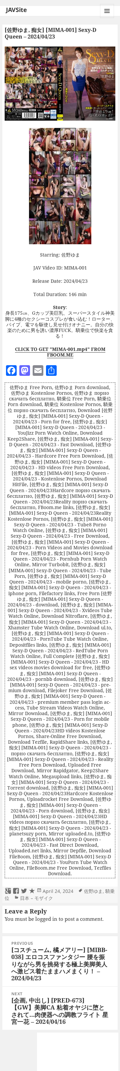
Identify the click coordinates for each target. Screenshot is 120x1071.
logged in (46, 918)
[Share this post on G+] (8, 891)
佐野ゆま (93, 891)
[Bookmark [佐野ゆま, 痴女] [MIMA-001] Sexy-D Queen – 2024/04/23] (32, 891)
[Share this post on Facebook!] (16, 891)
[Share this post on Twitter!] (24, 891)
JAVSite (16, 10)
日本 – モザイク (36, 898)
